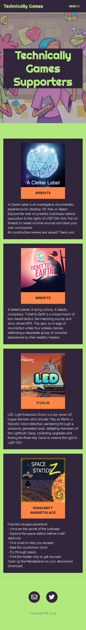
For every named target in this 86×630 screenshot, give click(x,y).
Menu (73, 6)
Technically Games (23, 6)
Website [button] (43, 193)
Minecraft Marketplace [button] (43, 510)
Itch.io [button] (43, 403)
